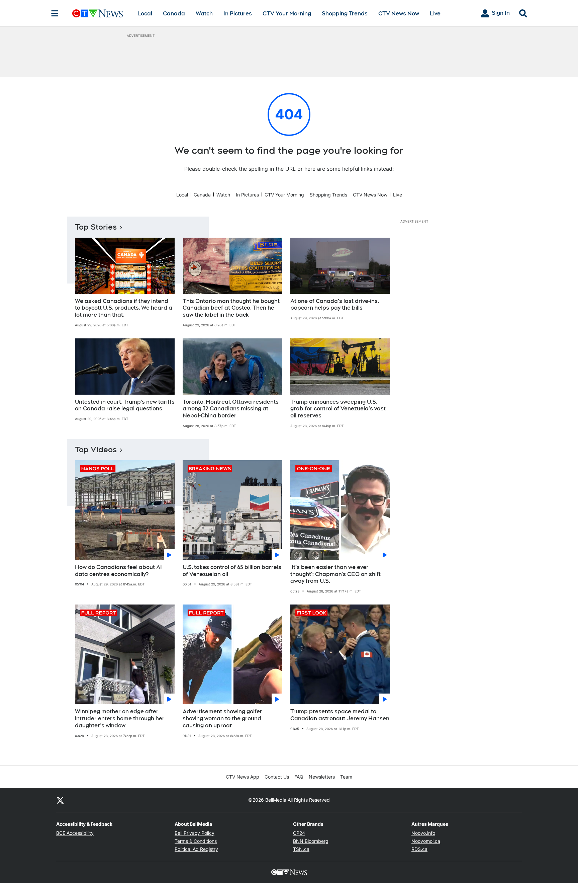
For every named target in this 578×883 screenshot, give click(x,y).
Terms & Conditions (196, 841)
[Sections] (55, 13)
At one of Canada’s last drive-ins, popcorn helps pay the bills (334, 304)
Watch (204, 13)
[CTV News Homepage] (97, 13)
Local (144, 13)
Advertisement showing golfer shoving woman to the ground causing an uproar (222, 718)
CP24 (299, 833)
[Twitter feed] (60, 800)
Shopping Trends (345, 13)
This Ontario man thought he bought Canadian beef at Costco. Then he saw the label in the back (231, 308)
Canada (174, 13)
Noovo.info (423, 833)
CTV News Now (398, 13)
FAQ (298, 777)
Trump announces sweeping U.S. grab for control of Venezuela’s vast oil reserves (338, 409)
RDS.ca (419, 849)
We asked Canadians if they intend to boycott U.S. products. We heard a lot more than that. (123, 308)
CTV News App (242, 777)
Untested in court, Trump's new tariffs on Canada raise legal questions (125, 405)
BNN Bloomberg (310, 841)
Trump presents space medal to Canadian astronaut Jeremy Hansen (339, 715)
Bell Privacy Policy (194, 833)
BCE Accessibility (75, 833)
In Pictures (237, 13)
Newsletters (322, 777)
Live (435, 13)
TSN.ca (301, 849)
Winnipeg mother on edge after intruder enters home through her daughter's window (120, 718)
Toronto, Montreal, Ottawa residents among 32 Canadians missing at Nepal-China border (231, 409)
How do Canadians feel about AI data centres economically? (118, 570)
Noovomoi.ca (425, 841)
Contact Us (277, 777)
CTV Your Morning (287, 13)
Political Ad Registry (196, 849)
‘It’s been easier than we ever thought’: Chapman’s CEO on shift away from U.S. (335, 574)
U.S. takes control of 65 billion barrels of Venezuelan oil (232, 570)
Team (346, 777)
